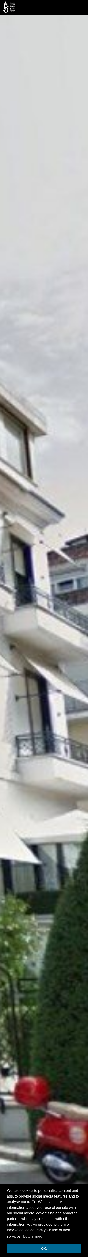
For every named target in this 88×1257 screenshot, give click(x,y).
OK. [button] (44, 1248)
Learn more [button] (32, 1236)
